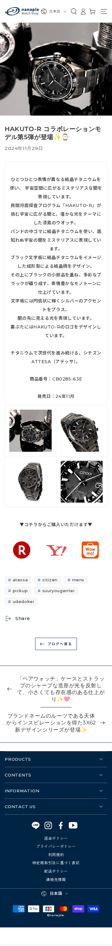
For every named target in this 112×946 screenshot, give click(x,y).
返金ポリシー (56, 838)
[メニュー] (104, 11)
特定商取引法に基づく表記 (56, 862)
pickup (20, 590)
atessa (20, 579)
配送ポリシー (56, 870)
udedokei (23, 601)
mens (78, 579)
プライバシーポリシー (56, 846)
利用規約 (56, 854)
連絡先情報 (56, 879)
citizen (50, 579)
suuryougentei (58, 590)
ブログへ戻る (60, 643)
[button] (73, 11)
